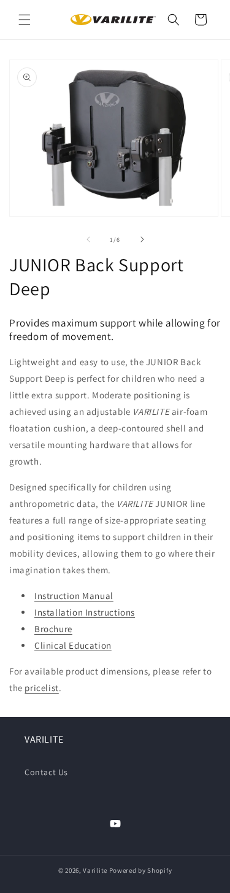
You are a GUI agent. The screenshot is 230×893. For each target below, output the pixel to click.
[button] (24, 19)
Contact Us (46, 772)
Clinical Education (73, 645)
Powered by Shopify (140, 870)
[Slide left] (88, 239)
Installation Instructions (84, 612)
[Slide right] (142, 239)
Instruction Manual (73, 595)
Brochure (53, 629)
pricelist (41, 688)
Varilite (95, 870)
